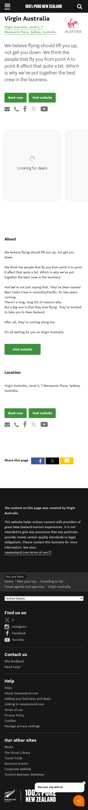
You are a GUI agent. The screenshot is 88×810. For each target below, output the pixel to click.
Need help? (13, 667)
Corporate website (18, 769)
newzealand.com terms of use (28, 552)
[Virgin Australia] (72, 25)
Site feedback (14, 661)
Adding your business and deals (28, 699)
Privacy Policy (14, 715)
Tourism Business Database (24, 774)
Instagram (19, 627)
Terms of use (14, 710)
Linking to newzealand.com (24, 704)
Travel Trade (13, 758)
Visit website (42, 97)
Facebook (18, 633)
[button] (7, 6)
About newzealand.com (21, 693)
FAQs (8, 688)
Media (9, 747)
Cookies (10, 721)
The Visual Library (17, 753)
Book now (15, 97)
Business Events (16, 764)
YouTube (17, 640)
